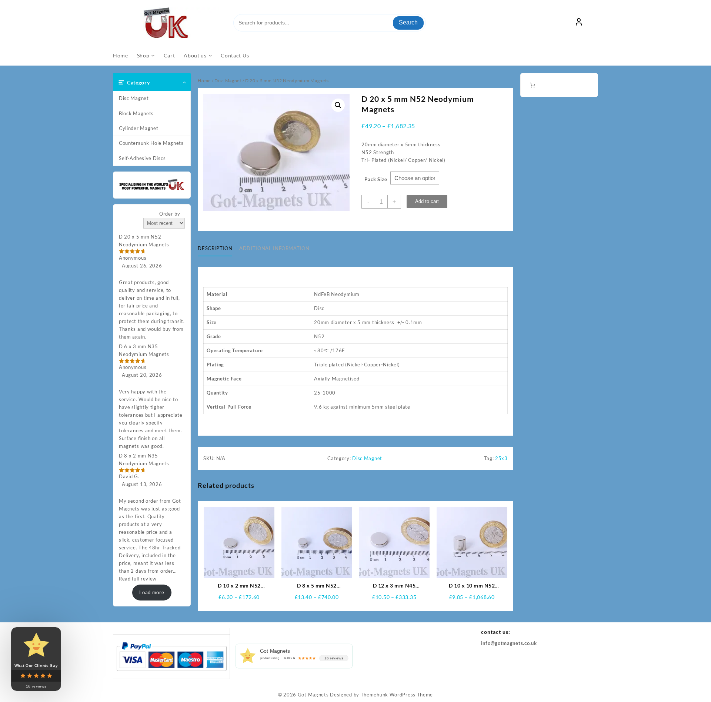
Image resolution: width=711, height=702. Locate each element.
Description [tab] (215, 248)
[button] (338, 105)
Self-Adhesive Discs (142, 158)
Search (408, 22)
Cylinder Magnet (138, 128)
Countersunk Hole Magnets (151, 143)
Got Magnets (313, 695)
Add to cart (427, 201)
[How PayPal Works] (171, 656)
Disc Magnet (134, 98)
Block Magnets (136, 113)
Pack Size (375, 179)
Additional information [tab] (274, 248)
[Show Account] (578, 23)
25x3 (501, 458)
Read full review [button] (138, 579)
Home (204, 80)
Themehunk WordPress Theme (397, 695)
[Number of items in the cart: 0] (532, 85)
